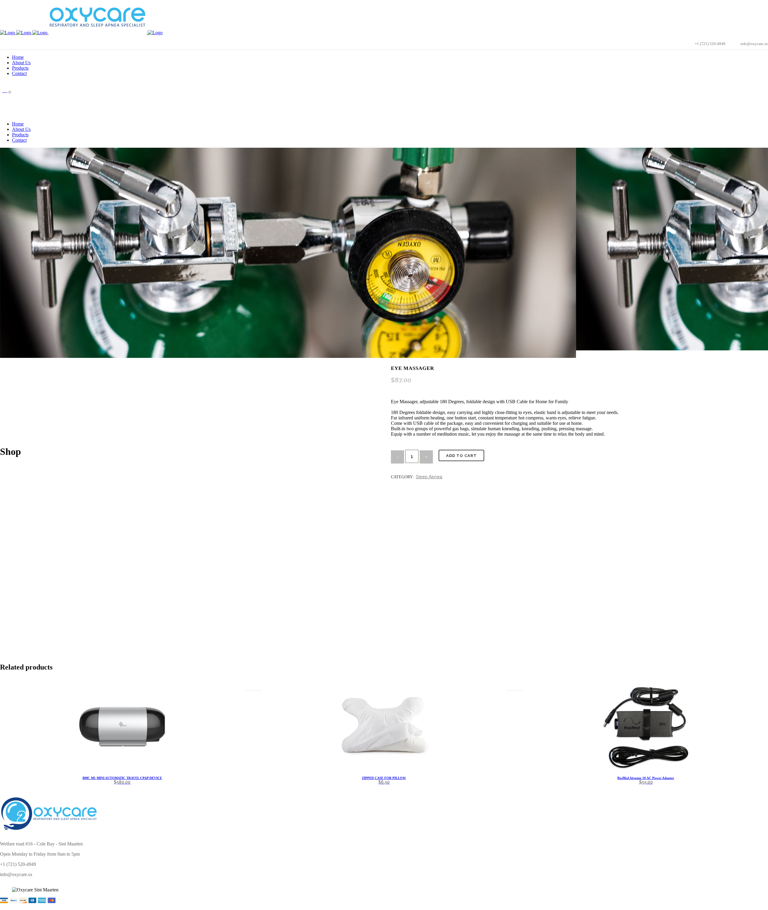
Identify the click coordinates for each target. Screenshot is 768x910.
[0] (5, 90)
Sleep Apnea (429, 476)
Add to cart (461, 455)
